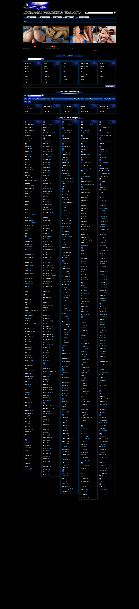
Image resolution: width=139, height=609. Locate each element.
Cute (44, 289)
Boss (26, 387)
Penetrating (84, 343)
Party (82, 76)
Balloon (27, 252)
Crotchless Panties (48, 249)
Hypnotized (65, 345)
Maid (63, 475)
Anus (26, 199)
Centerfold (27, 469)
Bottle (26, 389)
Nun (82, 272)
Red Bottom (84, 133)
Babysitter (27, 241)
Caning (26, 450)
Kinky (63, 401)
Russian (83, 82)
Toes (100, 353)
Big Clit (26, 326)
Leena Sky (46, 111)
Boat (26, 368)
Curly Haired (46, 286)
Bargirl (26, 270)
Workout (101, 468)
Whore (101, 457)
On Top (82, 298)
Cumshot (46, 76)
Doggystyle (46, 321)
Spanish (101, 245)
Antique (27, 196)
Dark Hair (45, 299)
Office (82, 288)
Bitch (26, 350)
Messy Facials (84, 154)
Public (83, 79)
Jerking (64, 382)
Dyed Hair (46, 358)
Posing (82, 393)
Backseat (27, 244)
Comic (45, 207)
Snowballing (102, 229)
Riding (82, 449)
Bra (25, 394)
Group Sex (65, 255)
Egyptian (45, 368)
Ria (82, 108)
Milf (82, 71)
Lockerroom (65, 459)
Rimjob (82, 452)
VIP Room (102, 181)
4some (26, 138)
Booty (26, 384)
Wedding (101, 444)
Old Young (83, 293)
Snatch (101, 226)
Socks (101, 234)
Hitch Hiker (65, 297)
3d (25, 132)
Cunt (44, 283)
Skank (101, 205)
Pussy (82, 415)
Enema (45, 379)
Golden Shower (66, 236)
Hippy (63, 300)
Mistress (83, 229)
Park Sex (83, 338)
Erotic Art (45, 127)
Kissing (64, 404)
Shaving (83, 494)
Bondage (27, 376)
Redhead (83, 439)
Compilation (46, 212)
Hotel (63, 321)
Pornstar (83, 391)
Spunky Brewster (104, 108)
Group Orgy (65, 252)
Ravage (83, 433)
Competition (46, 209)
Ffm (44, 443)
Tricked (101, 377)
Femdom (45, 435)
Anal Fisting (28, 185)
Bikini (26, 342)
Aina (26, 106)
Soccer (101, 232)
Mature (83, 68)
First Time (45, 453)
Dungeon (45, 352)
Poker (82, 375)
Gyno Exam (65, 146)
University (102, 407)
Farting (45, 419)
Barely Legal (28, 268)
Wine (100, 465)
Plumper (83, 370)
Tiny (101, 71)
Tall (100, 306)
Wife (100, 460)
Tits (101, 74)
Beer (26, 307)
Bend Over (27, 315)
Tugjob (101, 380)
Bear (26, 297)
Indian (63, 350)
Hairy (63, 266)
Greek (63, 250)
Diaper (45, 310)
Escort (45, 382)
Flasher (64, 63)
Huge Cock (65, 133)
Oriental (83, 311)
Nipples (83, 256)
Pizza (82, 364)
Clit (44, 186)
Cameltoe (27, 445)
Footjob (64, 160)
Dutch (44, 355)
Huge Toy (64, 332)
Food (63, 157)
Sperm (101, 253)
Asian (26, 212)
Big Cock (27, 328)
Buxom (26, 437)
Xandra (102, 111)
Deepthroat (46, 305)
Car (25, 453)
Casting (46, 68)
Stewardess (102, 269)
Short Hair (83, 173)
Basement (27, 276)
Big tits (27, 82)
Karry (26, 111)
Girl (63, 218)
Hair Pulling (65, 271)
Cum (44, 262)
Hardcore (64, 282)
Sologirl (101, 240)
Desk (44, 307)
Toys (100, 359)
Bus (26, 418)
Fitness (45, 461)
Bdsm (26, 79)
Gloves (64, 234)
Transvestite (102, 372)
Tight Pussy (102, 171)
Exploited (45, 400)
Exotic (44, 395)
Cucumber (46, 260)
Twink (100, 385)
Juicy (63, 393)
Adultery (27, 151)
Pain (82, 322)
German (64, 213)
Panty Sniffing (84, 333)
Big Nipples (28, 334)
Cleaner (45, 180)
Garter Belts (65, 125)
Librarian (64, 444)
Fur (63, 186)
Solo (100, 237)
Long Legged (65, 433)
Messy (82, 205)
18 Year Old (28, 127)
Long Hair (64, 268)
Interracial (64, 358)
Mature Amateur (85, 125)
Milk (82, 219)
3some (27, 66)
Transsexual (103, 76)
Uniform (102, 79)
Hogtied (64, 308)
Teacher (102, 66)
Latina (63, 425)
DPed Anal (46, 125)
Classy (45, 178)
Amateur (27, 71)
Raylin (83, 106)
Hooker (64, 76)
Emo (44, 376)
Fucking (64, 175)
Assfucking (27, 225)
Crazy (44, 239)
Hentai (63, 292)
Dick (44, 313)
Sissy (100, 203)
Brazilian (27, 402)
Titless (101, 348)
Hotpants (64, 324)
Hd (63, 74)
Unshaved (102, 409)
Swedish (101, 293)
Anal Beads (28, 178)
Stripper (101, 277)
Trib (100, 375)
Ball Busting (28, 254)
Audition (27, 233)
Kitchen (64, 406)
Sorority (101, 242)
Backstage (27, 246)
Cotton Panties (47, 220)
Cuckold (45, 257)
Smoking (101, 224)
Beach (26, 291)
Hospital (64, 319)
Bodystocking (28, 371)
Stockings (102, 63)
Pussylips (83, 420)
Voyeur (101, 430)
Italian (63, 366)
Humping (64, 337)
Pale (82, 327)
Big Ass (26, 220)
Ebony (45, 366)
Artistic (26, 209)
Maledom (64, 478)
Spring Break (102, 127)
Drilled (45, 347)
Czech (45, 79)
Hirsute (64, 303)
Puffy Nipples (84, 258)
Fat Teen (45, 427)
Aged (26, 68)
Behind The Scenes (30, 310)
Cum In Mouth (46, 273)
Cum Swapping (47, 278)
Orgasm (83, 306)
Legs (63, 430)
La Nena (46, 108)
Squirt (101, 266)
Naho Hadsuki (66, 108)
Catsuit (26, 466)
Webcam (102, 82)
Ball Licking (28, 260)
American (27, 74)
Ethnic (45, 384)
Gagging (64, 194)
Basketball (27, 278)
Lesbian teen (84, 63)
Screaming (83, 478)
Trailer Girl (102, 152)
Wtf (100, 476)
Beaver (26, 302)
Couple (45, 228)
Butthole (27, 431)
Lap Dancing (65, 138)
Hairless (64, 263)
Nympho (83, 279)
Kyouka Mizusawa (48, 106)
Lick (63, 446)
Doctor (45, 318)
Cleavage (45, 183)
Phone (82, 354)
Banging (27, 265)
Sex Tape (83, 489)
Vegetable (102, 420)
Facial (44, 411)
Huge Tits (64, 329)
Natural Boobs (84, 130)
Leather (64, 428)
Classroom (46, 175)
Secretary (83, 481)
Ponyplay (83, 383)
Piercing (83, 359)
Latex (63, 422)
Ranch (82, 428)
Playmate (83, 367)
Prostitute (83, 407)
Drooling (45, 350)
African (26, 156)
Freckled (64, 170)
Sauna (82, 476)
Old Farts (83, 157)
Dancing (45, 297)
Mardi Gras (65, 247)
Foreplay (64, 165)
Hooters (64, 316)
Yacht (100, 487)
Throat (101, 332)
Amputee (27, 172)
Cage (26, 442)
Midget (82, 211)
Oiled (82, 290)
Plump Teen (84, 372)
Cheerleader (46, 151)
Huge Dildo (65, 141)
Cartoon (27, 455)
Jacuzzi (64, 372)
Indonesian (65, 353)
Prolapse (83, 401)
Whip (100, 452)
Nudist (82, 269)
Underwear (102, 399)
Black (26, 355)
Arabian (27, 76)
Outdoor (83, 314)
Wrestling (101, 473)
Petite (82, 351)
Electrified (45, 374)
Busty (26, 423)
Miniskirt (83, 221)
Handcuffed (65, 276)
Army (26, 207)
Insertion (64, 356)
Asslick (26, 230)
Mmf (82, 232)
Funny (64, 68)
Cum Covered (46, 231)
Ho (63, 305)
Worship (101, 470)
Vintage (101, 425)
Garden (64, 207)
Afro (26, 159)
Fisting (45, 458)
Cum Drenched (47, 265)
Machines (64, 473)
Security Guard (84, 168)
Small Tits (101, 221)
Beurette (27, 318)
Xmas (100, 481)
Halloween (65, 274)
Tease (101, 316)
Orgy (82, 309)
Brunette (27, 410)
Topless (101, 356)
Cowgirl (45, 233)
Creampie (45, 241)
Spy (100, 263)
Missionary (83, 226)
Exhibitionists (46, 392)
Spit (100, 256)
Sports (101, 258)
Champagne (46, 146)
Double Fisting (47, 334)
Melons (83, 200)
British (45, 63)
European (46, 82)
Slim (100, 219)
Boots (26, 381)
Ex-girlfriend (46, 390)
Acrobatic (27, 146)
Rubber (83, 457)
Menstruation (84, 203)
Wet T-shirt (102, 189)
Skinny (101, 208)
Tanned (101, 309)
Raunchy (83, 431)
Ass (25, 217)
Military (82, 216)
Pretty (82, 399)
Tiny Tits (101, 346)
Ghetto (63, 215)
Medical (83, 195)
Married (64, 481)
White (100, 454)
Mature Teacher (85, 192)
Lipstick (64, 457)
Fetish (44, 440)
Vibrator (101, 423)
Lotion (63, 467)
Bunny (26, 416)
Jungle (64, 396)
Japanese (65, 82)
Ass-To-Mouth (28, 222)
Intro (63, 364)
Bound (26, 392)
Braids (26, 400)
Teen (101, 68)
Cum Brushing (47, 135)
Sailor (82, 468)
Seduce (83, 484)
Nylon (82, 277)
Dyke (44, 360)
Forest (63, 168)
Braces (26, 397)
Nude (82, 266)
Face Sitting (46, 406)
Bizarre (26, 352)
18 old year (28, 63)
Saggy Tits (83, 465)
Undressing (102, 401)
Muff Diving (84, 146)
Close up (46, 74)
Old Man (83, 189)
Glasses (64, 229)
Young (101, 489)
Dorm (44, 331)
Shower (101, 195)
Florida (45, 474)
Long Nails (65, 465)
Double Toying (47, 339)
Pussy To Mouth (85, 240)
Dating (45, 302)
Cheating (45, 149)
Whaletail (101, 449)
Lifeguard (64, 449)
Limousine (64, 451)
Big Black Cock (28, 323)
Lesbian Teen (65, 438)
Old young (84, 74)
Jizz (63, 388)
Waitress (101, 436)
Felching (45, 432)
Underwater (102, 396)
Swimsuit (101, 295)
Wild (100, 462)
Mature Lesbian (85, 181)
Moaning (83, 234)
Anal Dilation (28, 183)
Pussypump (84, 423)
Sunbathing (102, 287)
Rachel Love (66, 111)
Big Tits (26, 336)
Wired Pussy (102, 176)
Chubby (45, 162)
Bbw (26, 286)
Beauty (26, 299)
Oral (82, 303)
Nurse (82, 274)
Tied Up (101, 338)
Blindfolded (27, 357)
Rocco (82, 454)
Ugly (100, 393)
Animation (27, 191)
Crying (45, 252)
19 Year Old (28, 130)
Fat (44, 421)
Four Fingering (66, 152)
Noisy (82, 264)
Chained (45, 143)
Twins (100, 388)
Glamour (64, 226)
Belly (26, 313)
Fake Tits (45, 413)
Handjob (64, 279)
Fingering (45, 448)
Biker (26, 339)
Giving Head (65, 223)
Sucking (101, 285)
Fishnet (45, 456)
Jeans (63, 380)
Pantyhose (83, 335)
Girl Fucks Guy (66, 178)
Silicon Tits (102, 200)
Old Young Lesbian (86, 184)
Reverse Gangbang (86, 162)
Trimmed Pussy (103, 173)
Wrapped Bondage (104, 125)
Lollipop (64, 462)
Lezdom (64, 441)
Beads (26, 294)
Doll (44, 323)
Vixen (100, 428)
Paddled (83, 319)
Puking (82, 412)
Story (100, 274)
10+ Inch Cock (28, 125)
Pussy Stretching (85, 417)
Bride (26, 405)
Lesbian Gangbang (67, 202)
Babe (26, 239)
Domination (46, 326)
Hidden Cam (65, 130)
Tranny (101, 364)
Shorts (101, 192)
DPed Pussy (46, 344)
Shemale (83, 497)
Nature (82, 250)
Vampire (101, 417)
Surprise (101, 290)
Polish (82, 380)
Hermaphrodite (66, 295)
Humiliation (65, 334)
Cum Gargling (46, 270)
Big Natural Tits (28, 331)
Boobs (26, 379)
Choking (45, 159)
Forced (64, 162)
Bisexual (27, 347)
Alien (26, 164)
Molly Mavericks (67, 106)
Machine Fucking (66, 181)
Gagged (64, 192)
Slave (100, 213)
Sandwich (83, 470)
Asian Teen (27, 215)
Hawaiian (64, 284)
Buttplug (27, 434)
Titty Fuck (101, 143)
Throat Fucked (103, 141)
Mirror (82, 224)
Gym (63, 258)
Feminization (46, 437)
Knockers (64, 409)
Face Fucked (46, 408)
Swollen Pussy (103, 168)
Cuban (45, 254)
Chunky (45, 165)
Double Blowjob (47, 133)
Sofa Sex (101, 187)
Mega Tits (83, 197)
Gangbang (65, 199)
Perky (82, 346)
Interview (65, 79)
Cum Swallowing (47, 276)
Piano (82, 356)
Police (82, 378)
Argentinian (28, 204)
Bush (26, 421)
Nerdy (82, 253)
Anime (26, 193)
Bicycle (26, 320)
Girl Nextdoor (65, 221)
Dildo (44, 315)
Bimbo (26, 344)
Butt (26, 426)
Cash (45, 66)
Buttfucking (27, 429)
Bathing (27, 281)
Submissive (102, 282)
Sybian (101, 300)
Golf (63, 239)
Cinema (45, 170)
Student (101, 279)
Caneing (27, 447)
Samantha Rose (104, 106)
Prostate (83, 404)
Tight (100, 340)
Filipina (45, 445)
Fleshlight (45, 466)
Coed (44, 199)
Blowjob (27, 365)
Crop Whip (46, 244)
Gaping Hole (65, 205)
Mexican (83, 208)
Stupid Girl (102, 149)
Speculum (102, 250)
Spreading (102, 261)
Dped (44, 342)
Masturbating (84, 66)
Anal (26, 175)
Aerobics (27, 154)
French (64, 66)
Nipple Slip (83, 261)
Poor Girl (83, 165)
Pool (82, 388)
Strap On (101, 162)
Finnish (45, 450)
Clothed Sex (46, 191)
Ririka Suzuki (84, 111)
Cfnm (44, 141)
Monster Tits (84, 237)
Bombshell (27, 373)
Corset (45, 217)
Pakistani (83, 325)
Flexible (45, 469)
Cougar (45, 223)
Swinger (101, 298)
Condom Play (46, 215)
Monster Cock (84, 141)
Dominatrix (46, 329)
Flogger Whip (46, 472)
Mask (63, 483)
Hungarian (65, 340)
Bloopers (27, 363)
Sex (82, 486)
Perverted (83, 349)
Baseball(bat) (28, 273)
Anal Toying (28, 188)
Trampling (102, 361)
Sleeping (101, 216)
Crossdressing (47, 246)
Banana (27, 262)
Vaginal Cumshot (103, 135)
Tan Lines (101, 157)
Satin (82, 473)
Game (63, 197)
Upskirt (101, 412)
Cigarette (45, 167)
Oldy (82, 296)
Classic (45, 172)
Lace (63, 417)
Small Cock (102, 133)
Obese (82, 285)
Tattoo (101, 311)
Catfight (27, 463)
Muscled (83, 245)
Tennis (101, 322)
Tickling (101, 335)
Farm (44, 416)
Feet (44, 429)
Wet (100, 447)
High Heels (65, 289)
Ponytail (83, 386)
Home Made (65, 311)
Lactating (64, 420)
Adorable (27, 148)
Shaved (83, 492)
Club (44, 196)
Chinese (46, 71)
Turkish (101, 383)
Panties (83, 330)
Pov (82, 396)
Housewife (65, 326)
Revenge (83, 444)
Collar (44, 202)
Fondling (64, 154)
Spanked (101, 248)
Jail (63, 374)
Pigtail (82, 362)
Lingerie (64, 454)
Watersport (102, 439)
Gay (64, 71)
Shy (100, 197)
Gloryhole (64, 231)
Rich (82, 447)
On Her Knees (84, 176)
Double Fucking (47, 336)
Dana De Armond (29, 108)
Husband (64, 342)
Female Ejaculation (48, 371)
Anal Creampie (28, 180)
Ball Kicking (28, 257)
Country (45, 225)
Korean (64, 412)
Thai (100, 327)
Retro (82, 441)
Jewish (64, 385)
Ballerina (27, 249)
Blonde (26, 360)
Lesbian (64, 436)
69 (25, 140)
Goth (63, 244)
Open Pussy (84, 301)
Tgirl (100, 324)
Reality (82, 436)
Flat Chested (46, 154)
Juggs (63, 390)
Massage (64, 486)
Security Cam (84, 138)
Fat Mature (46, 424)
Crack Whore (46, 236)
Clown (45, 194)
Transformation (103, 367)
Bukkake (27, 413)
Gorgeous (64, 242)
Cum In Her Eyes (47, 268)
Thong (101, 330)
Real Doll (83, 149)
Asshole (27, 228)
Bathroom (27, 283)
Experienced (46, 397)
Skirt (100, 211)
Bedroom (27, 305)
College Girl (46, 204)
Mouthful (83, 242)
